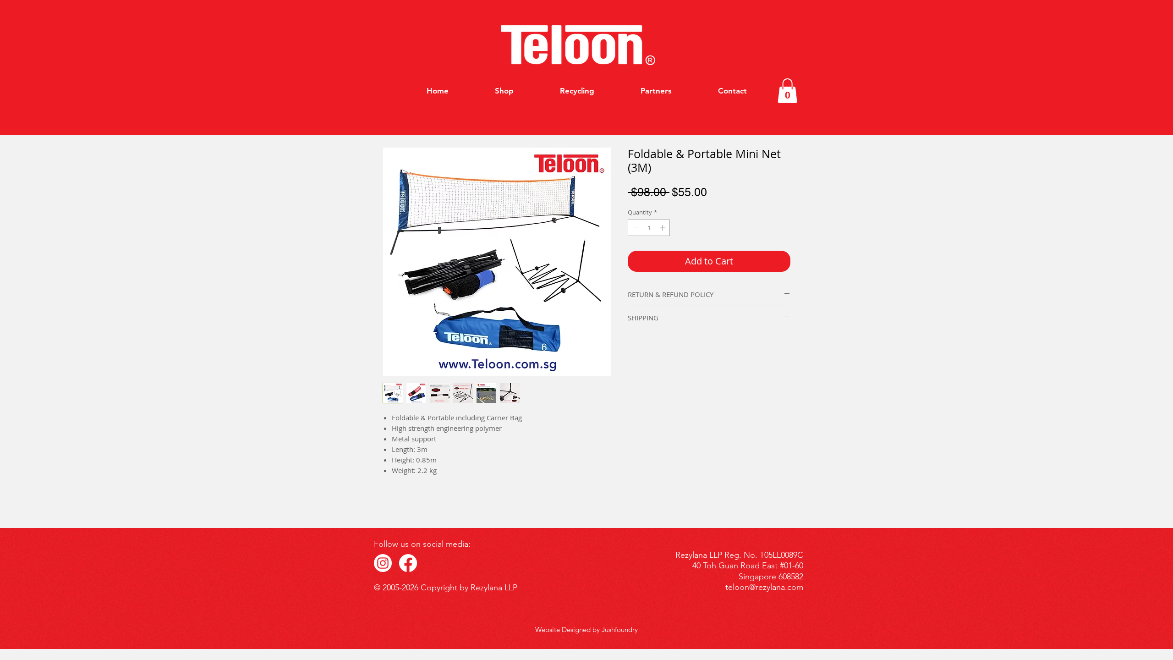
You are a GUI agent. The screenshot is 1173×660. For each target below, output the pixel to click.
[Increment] (663, 228)
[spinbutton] (649, 228)
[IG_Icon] (383, 563)
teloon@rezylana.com (764, 587)
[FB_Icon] (408, 563)
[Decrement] (634, 228)
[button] (787, 90)
